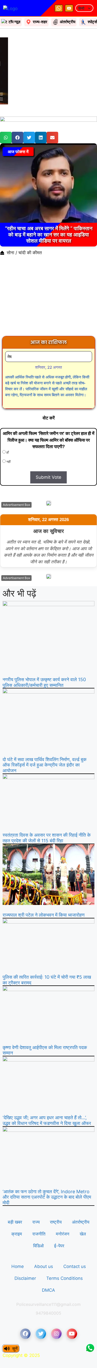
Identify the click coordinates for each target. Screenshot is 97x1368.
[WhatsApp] (59, 8)
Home (17, 1266)
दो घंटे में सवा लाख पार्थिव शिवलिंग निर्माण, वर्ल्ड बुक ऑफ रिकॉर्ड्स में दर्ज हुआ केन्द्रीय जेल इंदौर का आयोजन (44, 765)
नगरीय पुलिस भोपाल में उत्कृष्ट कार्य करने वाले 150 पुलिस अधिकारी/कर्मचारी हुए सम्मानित (44, 682)
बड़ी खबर (15, 1222)
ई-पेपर (59, 1245)
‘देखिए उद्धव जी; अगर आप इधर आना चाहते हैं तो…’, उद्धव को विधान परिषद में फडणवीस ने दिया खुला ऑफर (47, 1120)
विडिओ (38, 1245)
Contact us (74, 1266)
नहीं (8, 462)
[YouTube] (69, 8)
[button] (6, 137)
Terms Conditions (64, 1278)
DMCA (48, 1290)
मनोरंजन (62, 1234)
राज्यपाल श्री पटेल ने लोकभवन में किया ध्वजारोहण (44, 915)
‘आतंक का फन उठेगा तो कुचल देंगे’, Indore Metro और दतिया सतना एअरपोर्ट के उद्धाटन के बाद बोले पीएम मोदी (47, 1197)
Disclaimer (25, 1278)
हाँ (7, 452)
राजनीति (39, 1234)
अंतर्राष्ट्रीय (80, 1222)
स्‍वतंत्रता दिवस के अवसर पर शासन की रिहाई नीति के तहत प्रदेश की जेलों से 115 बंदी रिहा (47, 837)
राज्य (36, 1222)
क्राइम (16, 1234)
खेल (83, 1234)
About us (43, 1266)
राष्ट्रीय (56, 1222)
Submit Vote (48, 477)
